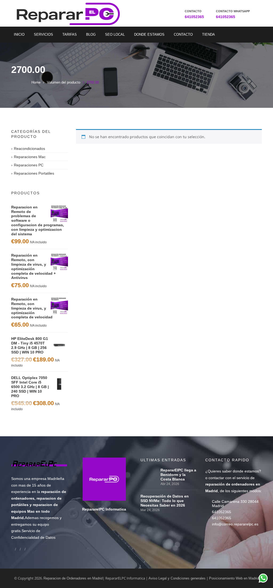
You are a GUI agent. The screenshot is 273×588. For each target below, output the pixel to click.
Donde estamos (149, 34)
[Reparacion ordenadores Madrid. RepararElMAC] (60, 13)
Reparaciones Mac (30, 157)
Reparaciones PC (28, 165)
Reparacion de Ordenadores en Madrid (73, 578)
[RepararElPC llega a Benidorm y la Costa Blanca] (149, 470)
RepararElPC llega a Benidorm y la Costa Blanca (178, 474)
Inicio (19, 34)
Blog (91, 34)
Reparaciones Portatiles (34, 173)
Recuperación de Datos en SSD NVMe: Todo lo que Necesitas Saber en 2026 (164, 500)
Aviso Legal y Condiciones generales (177, 578)
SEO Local (115, 34)
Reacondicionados (29, 148)
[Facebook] (13, 549)
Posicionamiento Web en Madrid (234, 578)
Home (36, 82)
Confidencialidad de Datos (33, 537)
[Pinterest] (27, 549)
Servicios (43, 34)
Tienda (208, 34)
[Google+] (18, 549)
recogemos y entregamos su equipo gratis (36, 524)
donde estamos (246, 471)
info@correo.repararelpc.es (235, 524)
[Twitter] (23, 549)
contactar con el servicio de (232, 484)
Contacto (183, 34)
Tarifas (69, 34)
